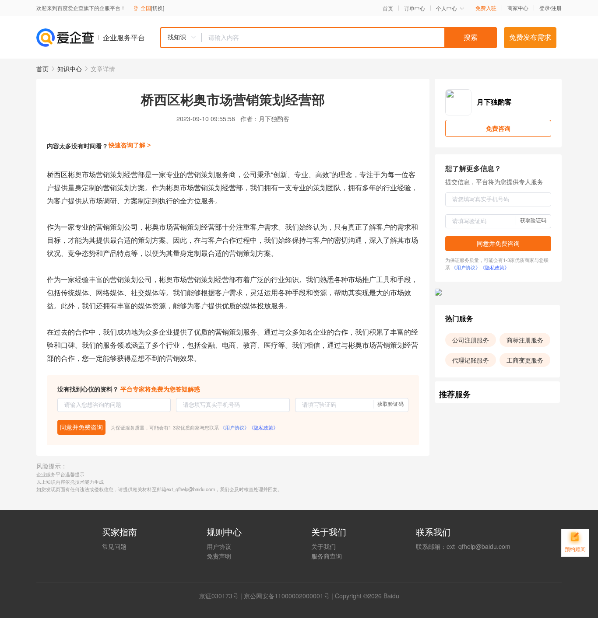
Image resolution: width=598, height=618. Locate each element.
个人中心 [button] (446, 8)
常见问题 (114, 546)
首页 (388, 8)
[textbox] (349, 37)
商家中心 (517, 7)
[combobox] (328, 37)
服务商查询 (326, 556)
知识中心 (69, 69)
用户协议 (219, 546)
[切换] (157, 7)
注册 (556, 7)
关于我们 (323, 546)
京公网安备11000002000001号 (287, 595)
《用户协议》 (234, 427)
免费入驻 (485, 7)
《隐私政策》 (263, 427)
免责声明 (219, 556)
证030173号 (222, 595)
